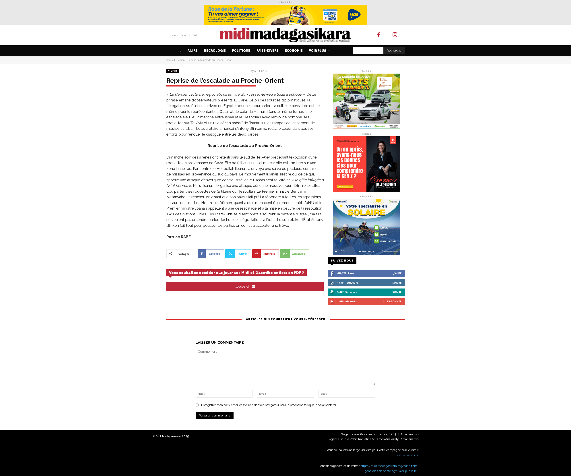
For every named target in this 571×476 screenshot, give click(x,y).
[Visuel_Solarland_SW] (366, 227)
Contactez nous (407, 455)
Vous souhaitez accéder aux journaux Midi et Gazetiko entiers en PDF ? (236, 273)
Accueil (170, 60)
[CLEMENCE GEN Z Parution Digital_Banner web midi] (366, 164)
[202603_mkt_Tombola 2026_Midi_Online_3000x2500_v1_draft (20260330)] (366, 101)
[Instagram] (395, 35)
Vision (181, 60)
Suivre (396, 282)
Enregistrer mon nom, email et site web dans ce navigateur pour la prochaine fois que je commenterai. (269, 405)
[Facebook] (379, 35)
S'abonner (394, 301)
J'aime (397, 273)
